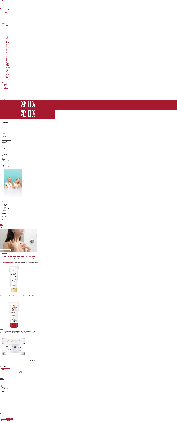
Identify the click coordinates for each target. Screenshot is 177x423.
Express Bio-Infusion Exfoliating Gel (8, 295)
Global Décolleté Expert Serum (8, 331)
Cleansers (5, 83)
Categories (5, 24)
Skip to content (2, 0)
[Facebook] (19, 372)
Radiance (7, 65)
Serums (5, 86)
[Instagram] (21, 372)
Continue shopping (5, 420)
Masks (7, 39)
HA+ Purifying (4, 198)
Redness (7, 64)
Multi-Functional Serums (7, 35)
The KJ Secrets (3, 369)
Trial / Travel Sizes (7, 59)
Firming (7, 78)
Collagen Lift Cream (10, 360)
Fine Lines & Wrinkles (7, 76)
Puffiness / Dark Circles (7, 80)
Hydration (7, 63)
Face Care (3, 23)
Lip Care (7, 50)
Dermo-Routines (4, 16)
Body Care (3, 82)
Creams (5, 87)
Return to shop (9, 418)
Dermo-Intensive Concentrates (8, 32)
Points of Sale (4, 99)
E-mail (1, 391)
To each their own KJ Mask (5, 368)
